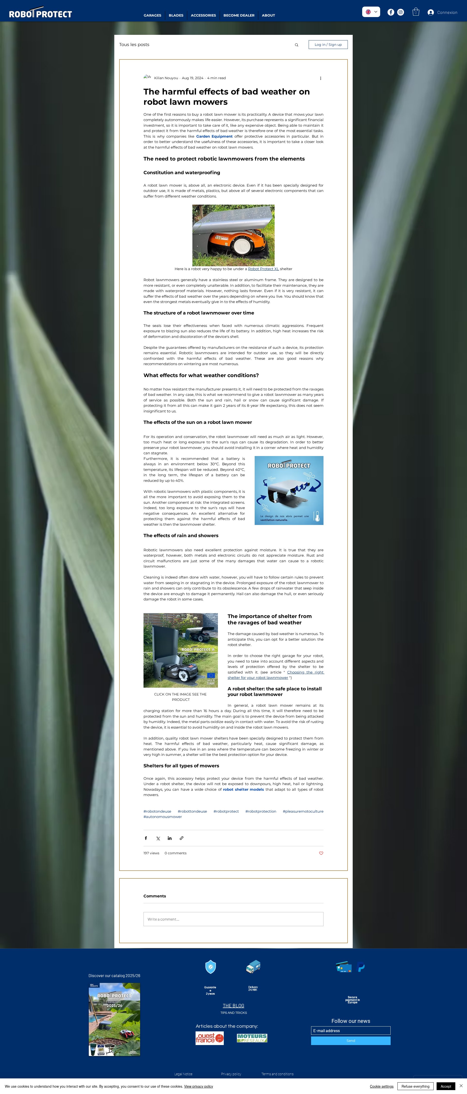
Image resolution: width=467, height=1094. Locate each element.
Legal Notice (183, 1074)
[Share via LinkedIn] (169, 838)
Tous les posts (134, 44)
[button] (416, 12)
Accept (446, 1086)
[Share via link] (181, 838)
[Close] (461, 1086)
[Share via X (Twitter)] (157, 838)
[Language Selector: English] (371, 12)
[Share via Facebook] (146, 838)
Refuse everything (416, 1086)
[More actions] (320, 78)
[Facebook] (390, 12)
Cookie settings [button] (382, 1086)
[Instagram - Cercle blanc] (400, 12)
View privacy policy (198, 1086)
